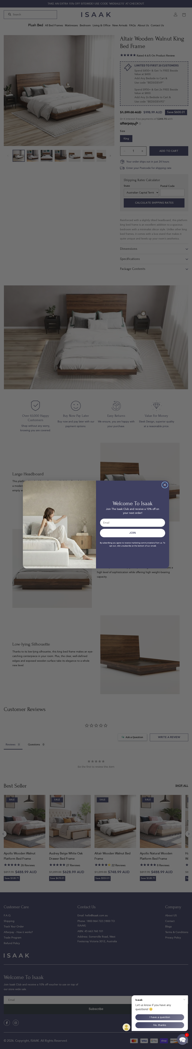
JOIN (132, 533)
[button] (182, 1039)
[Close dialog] (165, 485)
